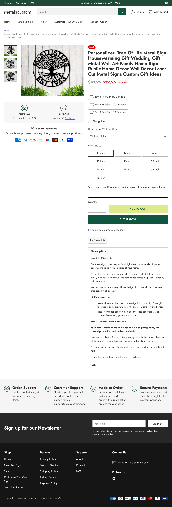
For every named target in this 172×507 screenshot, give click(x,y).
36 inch (101, 178)
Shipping (93, 230)
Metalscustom (30, 498)
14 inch (155, 153)
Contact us (70, 118)
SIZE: (95, 146)
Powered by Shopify (50, 498)
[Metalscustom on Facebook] (166, 3)
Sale (6, 471)
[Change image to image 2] (10, 63)
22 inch (155, 161)
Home (7, 30)
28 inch (128, 169)
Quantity (92, 202)
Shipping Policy (49, 471)
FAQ (78, 471)
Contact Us (82, 465)
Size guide (99, 121)
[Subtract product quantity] (91, 208)
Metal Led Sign (12, 465)
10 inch (101, 153)
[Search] (122, 11)
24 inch (101, 169)
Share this (99, 240)
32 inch (155, 169)
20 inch (128, 161)
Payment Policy (48, 483)
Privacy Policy (48, 459)
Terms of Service (49, 465)
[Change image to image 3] (10, 76)
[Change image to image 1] (10, 50)
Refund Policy (48, 477)
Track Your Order (13, 487)
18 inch (101, 161)
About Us (81, 459)
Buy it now (128, 219)
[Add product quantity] (103, 208)
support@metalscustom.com (69, 404)
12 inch (128, 153)
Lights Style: (103, 129)
